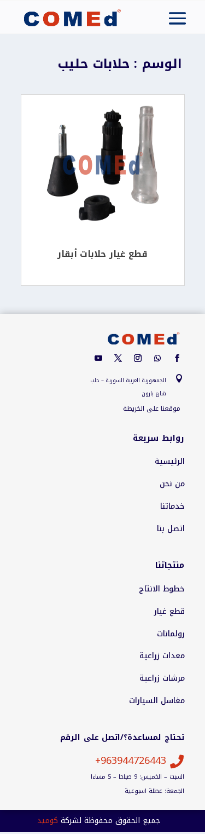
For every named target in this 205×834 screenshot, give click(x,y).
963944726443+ (130, 760)
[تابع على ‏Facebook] (177, 358)
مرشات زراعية (162, 678)
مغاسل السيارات (157, 701)
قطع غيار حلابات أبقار (102, 253)
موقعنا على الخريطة (151, 408)
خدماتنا (172, 506)
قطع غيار (169, 612)
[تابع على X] (118, 358)
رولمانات (171, 634)
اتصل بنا (171, 529)
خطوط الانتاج (162, 589)
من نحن (172, 484)
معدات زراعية (162, 656)
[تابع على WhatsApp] (157, 358)
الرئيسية (170, 462)
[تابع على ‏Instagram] (137, 358)
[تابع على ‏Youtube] (98, 358)
